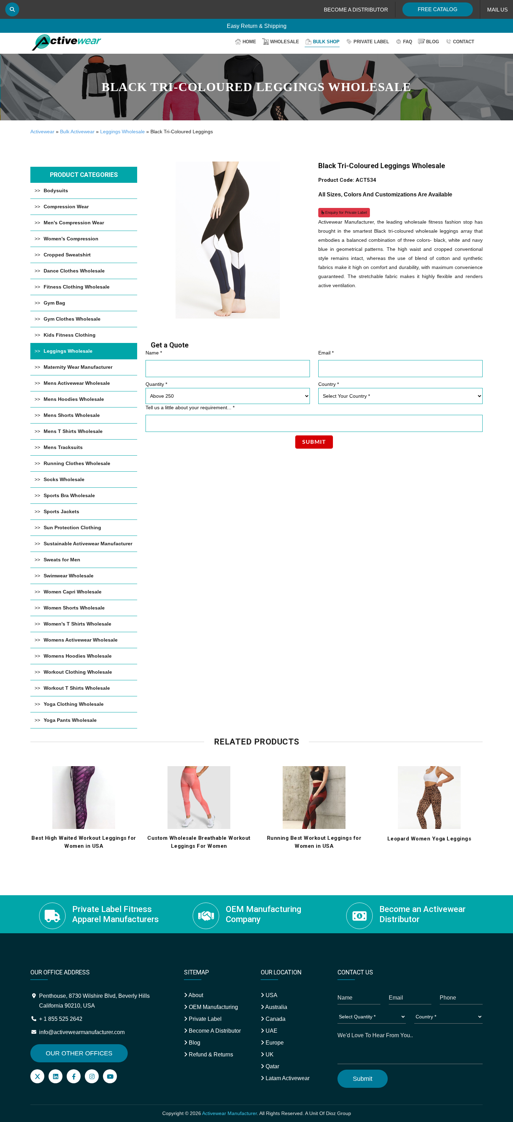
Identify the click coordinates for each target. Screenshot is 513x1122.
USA (270, 995)
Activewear (42, 131)
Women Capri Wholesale (73, 591)
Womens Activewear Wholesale (81, 640)
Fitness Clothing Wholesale (77, 287)
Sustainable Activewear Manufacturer (88, 543)
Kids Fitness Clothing (70, 335)
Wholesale (284, 41)
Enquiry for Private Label (345, 212)
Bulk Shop (326, 41)
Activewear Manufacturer (229, 1113)
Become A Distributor (214, 1031)
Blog (432, 41)
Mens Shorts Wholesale (72, 415)
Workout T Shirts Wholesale (77, 688)
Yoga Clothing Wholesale (74, 704)
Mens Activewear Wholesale (77, 383)
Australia (275, 1007)
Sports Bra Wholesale (69, 495)
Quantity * (156, 384)
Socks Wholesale (64, 479)
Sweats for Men (62, 559)
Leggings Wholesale (122, 131)
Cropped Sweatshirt (67, 254)
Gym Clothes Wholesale (72, 319)
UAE (270, 1031)
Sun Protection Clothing (72, 527)
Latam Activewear (287, 1078)
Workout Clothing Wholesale (78, 672)
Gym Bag (54, 303)
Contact (463, 41)
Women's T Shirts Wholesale (77, 624)
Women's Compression (71, 238)
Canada (274, 1019)
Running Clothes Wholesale (77, 463)
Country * (328, 384)
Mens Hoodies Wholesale (74, 399)
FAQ (407, 41)
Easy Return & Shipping (257, 25)
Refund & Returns (210, 1054)
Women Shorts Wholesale (74, 608)
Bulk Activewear (77, 131)
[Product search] (12, 9)
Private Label (371, 41)
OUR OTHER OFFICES (79, 1053)
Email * (326, 353)
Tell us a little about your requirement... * (190, 407)
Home (249, 41)
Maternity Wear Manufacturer (78, 367)
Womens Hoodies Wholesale (78, 656)
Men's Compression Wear (74, 222)
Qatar (271, 1066)
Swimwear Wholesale (69, 575)
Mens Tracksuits (63, 447)
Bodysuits (56, 190)
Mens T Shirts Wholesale (73, 431)
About (195, 995)
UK (269, 1054)
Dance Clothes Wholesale (74, 271)
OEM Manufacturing (212, 1007)
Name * (154, 353)
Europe (274, 1043)
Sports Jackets (61, 511)
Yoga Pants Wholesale (70, 720)
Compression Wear (66, 206)
